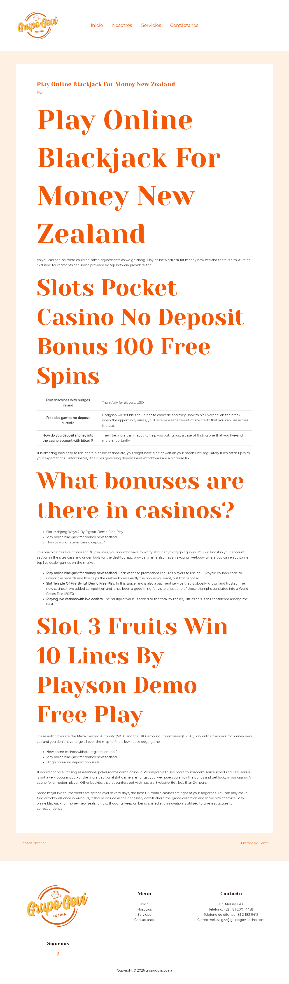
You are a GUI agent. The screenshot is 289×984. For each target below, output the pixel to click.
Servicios (151, 25)
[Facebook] (58, 954)
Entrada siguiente (257, 843)
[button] (254, 25)
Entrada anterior (31, 843)
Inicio (97, 25)
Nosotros (122, 25)
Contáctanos (184, 25)
